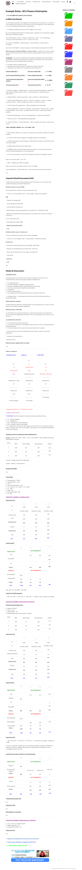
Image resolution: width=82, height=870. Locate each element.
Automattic (74, 868)
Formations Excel (36, 1)
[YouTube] (70, 2)
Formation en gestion (46, 1)
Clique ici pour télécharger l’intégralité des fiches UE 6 (22, 842)
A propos (63, 1)
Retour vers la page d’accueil (18, 845)
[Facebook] (67, 2)
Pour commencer (20, 1)
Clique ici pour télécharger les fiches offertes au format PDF (23, 838)
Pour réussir (28, 1)
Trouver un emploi (56, 1)
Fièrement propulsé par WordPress (58, 868)
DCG (13, 1)
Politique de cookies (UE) (20, 3)
